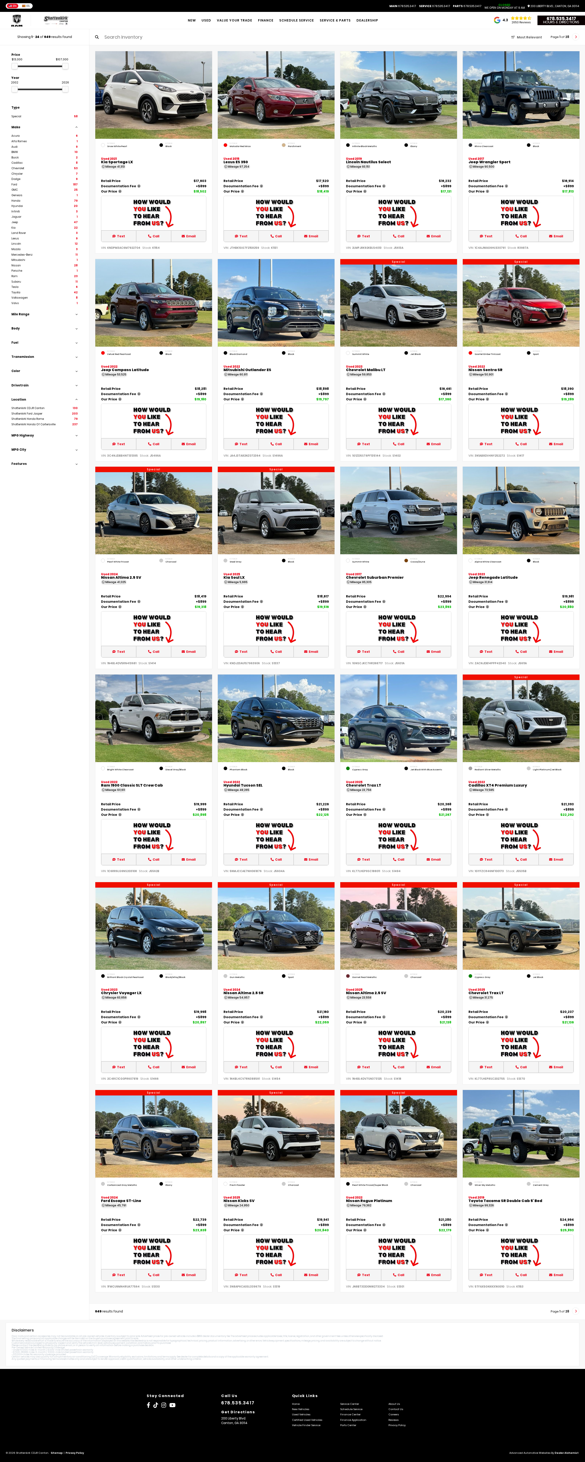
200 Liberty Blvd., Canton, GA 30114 (554, 6)
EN (14, 6)
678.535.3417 (402, 6)
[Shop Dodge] (17, 20)
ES (28, 6)
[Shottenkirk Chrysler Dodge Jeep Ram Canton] (56, 20)
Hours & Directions (561, 22)
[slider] (14, 66)
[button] (209, 94)
